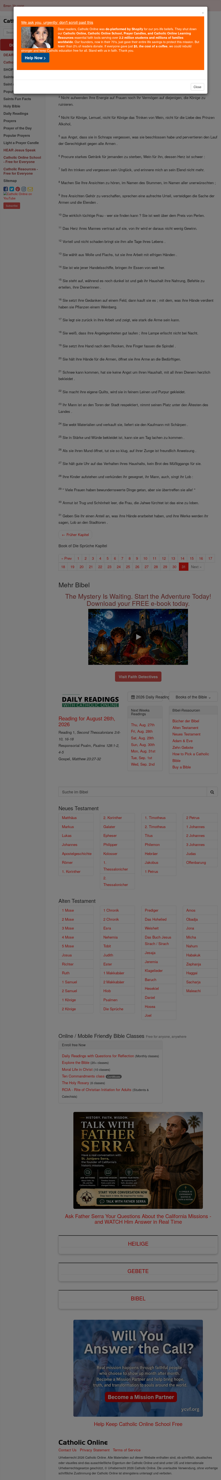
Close (197, 87)
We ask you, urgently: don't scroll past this (57, 22)
